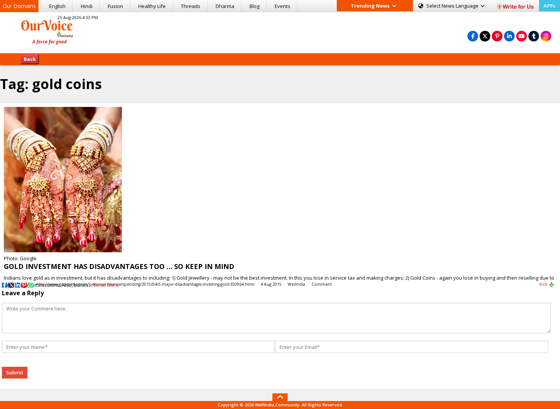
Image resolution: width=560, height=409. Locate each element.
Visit (544, 284)
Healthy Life (152, 6)
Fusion (115, 6)
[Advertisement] (280, 31)
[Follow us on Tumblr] (533, 36)
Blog (254, 6)
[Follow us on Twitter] (485, 36)
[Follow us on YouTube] (521, 36)
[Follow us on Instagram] (546, 36)
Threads (190, 6)
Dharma (225, 6)
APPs (549, 5)
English (57, 6)
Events (282, 6)
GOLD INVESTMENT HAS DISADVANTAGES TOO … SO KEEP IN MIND (119, 266)
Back (30, 59)
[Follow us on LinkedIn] (509, 36)
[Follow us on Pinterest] (497, 36)
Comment (322, 284)
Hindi (87, 6)
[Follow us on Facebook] (472, 36)
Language (453, 5)
